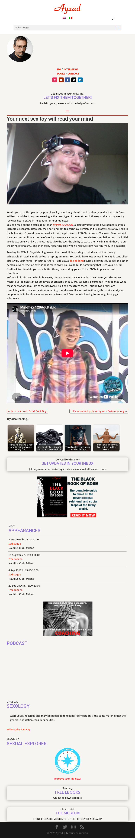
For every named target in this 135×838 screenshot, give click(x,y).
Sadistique (14, 543)
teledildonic (77, 260)
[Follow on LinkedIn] (80, 79)
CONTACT (73, 73)
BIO (59, 69)
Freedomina (15, 559)
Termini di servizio (77, 833)
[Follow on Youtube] (61, 79)
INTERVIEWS (70, 69)
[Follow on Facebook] (67, 79)
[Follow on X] (73, 79)
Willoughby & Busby (18, 729)
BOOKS (61, 73)
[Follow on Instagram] (54, 79)
